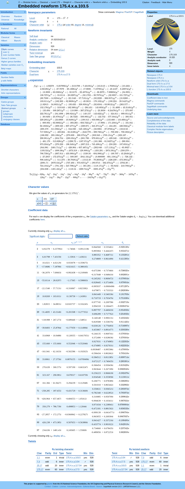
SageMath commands (157, 106)
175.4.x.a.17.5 (63, 74)
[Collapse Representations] (25, 85)
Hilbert (4, 41)
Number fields (7, 77)
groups (6, 111)
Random (18, 16)
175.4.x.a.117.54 (74, 465)
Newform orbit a (100, 2)
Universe (5, 20)
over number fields (11, 55)
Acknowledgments (74, 487)
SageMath (139, 12)
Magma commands (156, 101)
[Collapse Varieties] (25, 45)
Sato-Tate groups (9, 105)
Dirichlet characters (10, 90)
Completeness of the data (159, 121)
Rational (5, 28)
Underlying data (154, 109)
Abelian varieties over (12, 65)
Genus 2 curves (8, 58)
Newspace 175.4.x (155, 78)
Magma (119, 12)
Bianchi (17, 41)
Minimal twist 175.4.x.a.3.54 (159, 87)
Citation (145, 2)
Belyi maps (6, 68)
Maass (17, 37)
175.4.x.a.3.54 (72, 461)
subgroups (8, 114)
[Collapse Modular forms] (25, 33)
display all (59, 231)
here (42, 219)
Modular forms (30, 2)
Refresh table (82, 236)
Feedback (155, 2)
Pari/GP (128, 12)
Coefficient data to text (157, 98)
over (6, 52)
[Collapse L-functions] (25, 24)
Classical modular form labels (160, 126)
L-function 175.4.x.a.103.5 (159, 89)
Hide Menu (167, 2)
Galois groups (7, 102)
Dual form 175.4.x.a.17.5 (158, 84)
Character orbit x (82, 2)
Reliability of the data (156, 124)
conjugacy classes (11, 119)
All (15, 28)
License (63, 487)
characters (8, 117)
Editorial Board (89, 487)
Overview (5, 16)
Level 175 (55, 2)
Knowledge (19, 20)
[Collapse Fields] (25, 73)
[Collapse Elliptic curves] (25, 49)
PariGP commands (155, 104)
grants (49, 484)
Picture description (155, 132)
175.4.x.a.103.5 (73, 457)
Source (99, 487)
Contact (48, 487)
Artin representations (10, 93)
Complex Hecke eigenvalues (160, 129)
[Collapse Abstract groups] (25, 108)
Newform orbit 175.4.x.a (158, 81)
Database (5, 124)
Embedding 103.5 (119, 2)
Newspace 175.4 (154, 75)
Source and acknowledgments (161, 118)
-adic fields (6, 81)
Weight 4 (67, 2)
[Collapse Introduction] (25, 12)
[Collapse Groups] (25, 97)
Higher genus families (11, 62)
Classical (44, 2)
